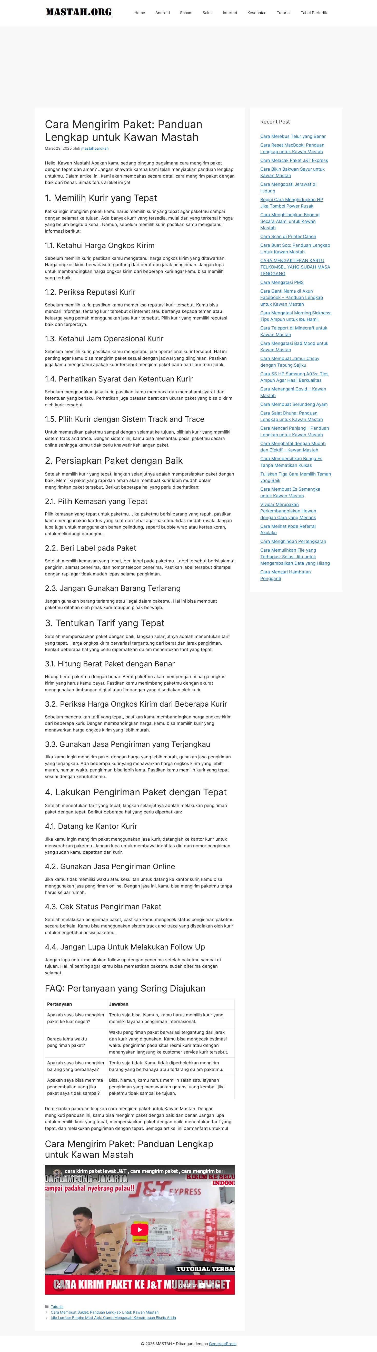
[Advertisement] (188, 64)
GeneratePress (222, 1343)
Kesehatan (256, 12)
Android (162, 12)
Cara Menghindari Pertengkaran (293, 541)
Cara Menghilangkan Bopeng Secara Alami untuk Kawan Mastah (290, 221)
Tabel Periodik (314, 12)
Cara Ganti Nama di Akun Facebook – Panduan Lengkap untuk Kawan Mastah (291, 297)
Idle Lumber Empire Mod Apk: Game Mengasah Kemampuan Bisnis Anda (113, 1317)
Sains (208, 12)
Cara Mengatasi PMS (282, 282)
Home (139, 12)
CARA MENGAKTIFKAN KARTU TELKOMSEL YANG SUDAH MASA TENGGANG (295, 267)
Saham (186, 12)
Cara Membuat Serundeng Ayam (294, 404)
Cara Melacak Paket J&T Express (294, 160)
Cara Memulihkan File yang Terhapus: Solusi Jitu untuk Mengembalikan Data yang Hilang (295, 557)
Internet (230, 12)
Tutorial (284, 12)
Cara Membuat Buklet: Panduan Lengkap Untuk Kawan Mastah (105, 1312)
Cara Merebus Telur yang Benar (293, 136)
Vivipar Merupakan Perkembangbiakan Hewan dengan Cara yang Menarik (288, 511)
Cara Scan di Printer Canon (288, 236)
